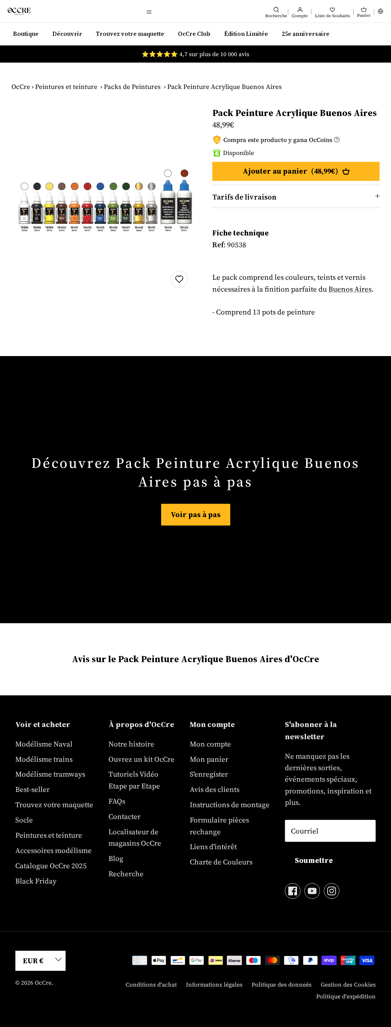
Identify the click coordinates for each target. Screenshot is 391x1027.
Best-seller (32, 789)
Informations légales (214, 984)
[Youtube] (312, 891)
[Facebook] (293, 891)
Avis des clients (214, 789)
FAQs (116, 801)
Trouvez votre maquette (130, 34)
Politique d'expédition (346, 996)
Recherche (126, 874)
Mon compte (210, 744)
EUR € (33, 961)
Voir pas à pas (196, 514)
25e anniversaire (306, 34)
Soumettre (314, 860)
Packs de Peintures (132, 86)
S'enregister (209, 774)
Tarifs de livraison (244, 197)
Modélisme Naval (44, 744)
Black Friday (36, 881)
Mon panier (209, 759)
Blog (115, 858)
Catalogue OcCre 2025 (51, 866)
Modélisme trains (44, 759)
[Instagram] (331, 891)
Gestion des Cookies (348, 984)
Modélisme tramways (50, 774)
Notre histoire (131, 744)
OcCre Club (194, 34)
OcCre (20, 86)
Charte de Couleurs (221, 862)
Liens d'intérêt (213, 846)
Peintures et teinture (66, 86)
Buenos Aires (350, 289)
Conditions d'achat (151, 984)
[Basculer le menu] (149, 11)
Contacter (124, 816)
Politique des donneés (282, 984)
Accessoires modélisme (53, 850)
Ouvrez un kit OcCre (141, 759)
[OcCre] (19, 11)
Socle (24, 820)
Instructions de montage (230, 804)
